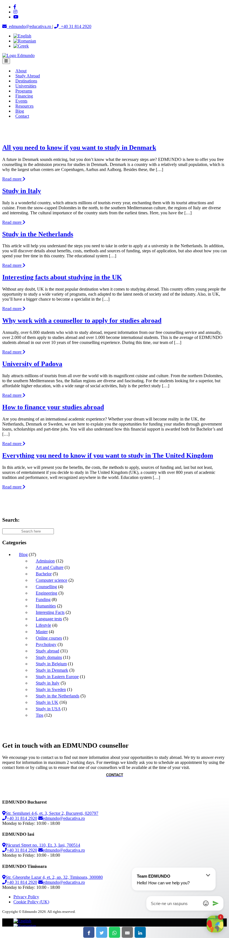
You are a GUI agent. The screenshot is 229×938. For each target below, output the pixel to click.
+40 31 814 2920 (22, 818)
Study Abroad (27, 75)
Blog (19, 111)
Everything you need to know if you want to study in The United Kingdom (107, 455)
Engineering (46, 593)
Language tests (49, 618)
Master (42, 631)
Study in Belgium (51, 663)
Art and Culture (49, 567)
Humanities (46, 606)
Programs (23, 91)
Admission (45, 561)
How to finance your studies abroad (53, 407)
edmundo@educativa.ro (64, 818)
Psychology (46, 644)
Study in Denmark (52, 670)
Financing (24, 96)
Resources (24, 106)
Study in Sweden (51, 689)
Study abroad (47, 651)
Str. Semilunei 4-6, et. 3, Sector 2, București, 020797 (52, 813)
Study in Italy (21, 190)
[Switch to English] (22, 36)
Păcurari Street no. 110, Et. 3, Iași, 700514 (43, 845)
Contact (22, 116)
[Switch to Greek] (21, 46)
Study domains (49, 657)
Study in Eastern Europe (57, 676)
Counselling (46, 586)
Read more (12, 179)
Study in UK (47, 702)
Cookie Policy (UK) (31, 901)
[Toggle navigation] (6, 61)
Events (21, 101)
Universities (25, 86)
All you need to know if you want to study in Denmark (79, 147)
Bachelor (44, 573)
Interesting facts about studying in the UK (62, 277)
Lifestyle (43, 625)
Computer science (51, 580)
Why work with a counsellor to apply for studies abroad (81, 320)
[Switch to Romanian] (24, 41)
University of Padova (32, 363)
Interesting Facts (50, 612)
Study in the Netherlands (37, 234)
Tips (39, 715)
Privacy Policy (26, 896)
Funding (43, 599)
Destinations (26, 81)
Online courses (49, 638)
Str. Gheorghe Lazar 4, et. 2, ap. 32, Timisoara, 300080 (54, 877)
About (21, 70)
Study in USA (48, 708)
